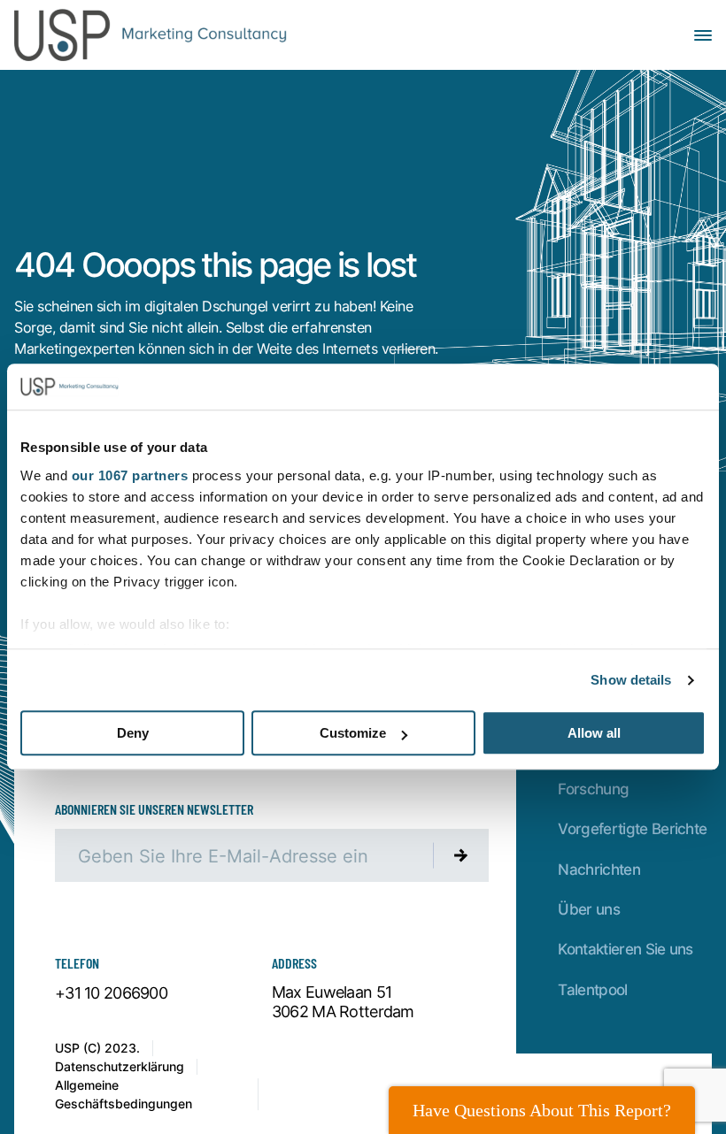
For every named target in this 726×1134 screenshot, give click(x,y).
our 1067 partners (130, 475)
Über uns (589, 908)
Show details (631, 679)
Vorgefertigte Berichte (632, 828)
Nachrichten (599, 868)
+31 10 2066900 (111, 993)
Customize (353, 733)
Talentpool (592, 989)
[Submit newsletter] (461, 855)
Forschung (593, 788)
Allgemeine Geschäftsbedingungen (123, 1094)
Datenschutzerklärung (119, 1066)
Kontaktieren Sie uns (625, 948)
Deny (133, 733)
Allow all (594, 733)
